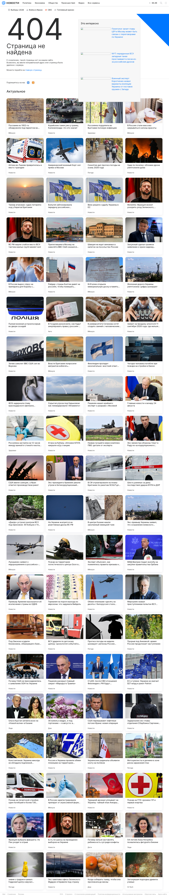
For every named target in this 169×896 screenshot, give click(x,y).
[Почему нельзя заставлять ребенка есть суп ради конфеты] (104, 831)
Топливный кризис (65, 10)
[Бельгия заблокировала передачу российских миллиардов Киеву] (64, 196)
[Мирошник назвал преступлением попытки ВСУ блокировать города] (143, 593)
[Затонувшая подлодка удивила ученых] (143, 871)
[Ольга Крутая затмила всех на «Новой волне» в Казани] (25, 712)
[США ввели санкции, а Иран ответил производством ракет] (25, 474)
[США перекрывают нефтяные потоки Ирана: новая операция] (104, 712)
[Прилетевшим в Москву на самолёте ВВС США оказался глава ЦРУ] (64, 236)
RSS (61, 894)
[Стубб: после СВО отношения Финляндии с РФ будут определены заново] (104, 672)
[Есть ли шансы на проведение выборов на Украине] (64, 831)
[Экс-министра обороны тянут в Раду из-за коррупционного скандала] (143, 434)
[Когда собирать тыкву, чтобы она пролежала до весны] (104, 871)
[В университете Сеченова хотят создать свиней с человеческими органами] (104, 315)
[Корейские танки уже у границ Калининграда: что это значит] (64, 117)
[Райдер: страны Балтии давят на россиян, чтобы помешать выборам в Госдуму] (64, 275)
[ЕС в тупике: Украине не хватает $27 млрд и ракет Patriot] (143, 672)
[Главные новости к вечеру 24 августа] (143, 394)
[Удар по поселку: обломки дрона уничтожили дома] (143, 156)
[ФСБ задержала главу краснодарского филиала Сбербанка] (25, 394)
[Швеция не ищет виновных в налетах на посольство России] (104, 236)
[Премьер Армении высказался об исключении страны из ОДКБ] (25, 593)
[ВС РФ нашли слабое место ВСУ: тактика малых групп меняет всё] (25, 236)
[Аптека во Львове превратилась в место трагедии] (25, 156)
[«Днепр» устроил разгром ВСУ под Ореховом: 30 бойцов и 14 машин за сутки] (25, 513)
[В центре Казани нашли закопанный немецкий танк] (104, 513)
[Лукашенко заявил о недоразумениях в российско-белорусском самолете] (25, 553)
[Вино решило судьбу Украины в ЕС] (104, 196)
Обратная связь (150, 894)
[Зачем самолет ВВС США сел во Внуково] (25, 355)
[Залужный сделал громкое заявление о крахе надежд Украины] (143, 236)
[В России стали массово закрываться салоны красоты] (143, 117)
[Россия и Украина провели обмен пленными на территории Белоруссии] (64, 751)
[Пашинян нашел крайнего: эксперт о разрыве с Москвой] (104, 394)
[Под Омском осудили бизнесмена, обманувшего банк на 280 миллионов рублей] (25, 632)
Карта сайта (162, 894)
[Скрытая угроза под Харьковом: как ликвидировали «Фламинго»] (64, 394)
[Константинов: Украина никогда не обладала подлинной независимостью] (25, 751)
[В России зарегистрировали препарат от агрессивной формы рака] (64, 791)
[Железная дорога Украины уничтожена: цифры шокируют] (143, 275)
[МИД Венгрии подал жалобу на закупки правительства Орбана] (143, 553)
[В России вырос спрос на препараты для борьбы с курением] (25, 275)
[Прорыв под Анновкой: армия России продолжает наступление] (143, 632)
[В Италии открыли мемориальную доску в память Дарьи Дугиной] (104, 275)
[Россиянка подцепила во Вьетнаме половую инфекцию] (104, 117)
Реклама (21, 894)
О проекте (68, 894)
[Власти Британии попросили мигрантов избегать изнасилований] (64, 355)
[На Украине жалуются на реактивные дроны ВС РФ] (64, 513)
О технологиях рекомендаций (85, 894)
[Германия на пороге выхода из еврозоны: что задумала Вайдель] (64, 593)
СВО (50, 10)
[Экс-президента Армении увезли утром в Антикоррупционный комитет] (64, 474)
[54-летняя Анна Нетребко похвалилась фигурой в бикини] (143, 831)
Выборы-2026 (17, 10)
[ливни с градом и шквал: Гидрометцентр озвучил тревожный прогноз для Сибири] (25, 871)
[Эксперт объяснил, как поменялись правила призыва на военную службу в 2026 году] (104, 553)
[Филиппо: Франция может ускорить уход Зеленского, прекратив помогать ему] (143, 196)
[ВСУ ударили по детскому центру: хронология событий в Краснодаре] (64, 632)
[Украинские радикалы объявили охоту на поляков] (104, 751)
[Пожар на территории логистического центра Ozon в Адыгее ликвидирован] (64, 553)
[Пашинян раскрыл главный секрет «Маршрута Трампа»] (64, 672)
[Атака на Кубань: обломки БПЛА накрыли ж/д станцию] (64, 434)
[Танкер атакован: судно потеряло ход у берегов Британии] (25, 196)
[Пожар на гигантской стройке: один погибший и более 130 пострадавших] (25, 791)
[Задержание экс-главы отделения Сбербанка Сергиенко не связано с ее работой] (143, 712)
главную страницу (33, 70)
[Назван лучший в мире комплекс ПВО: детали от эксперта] (104, 434)
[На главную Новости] (12, 3)
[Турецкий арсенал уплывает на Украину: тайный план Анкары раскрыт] (104, 791)
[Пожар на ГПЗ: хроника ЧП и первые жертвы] (143, 791)
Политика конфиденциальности (109, 894)
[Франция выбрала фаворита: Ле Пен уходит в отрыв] (25, 831)
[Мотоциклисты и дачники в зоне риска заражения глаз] (143, 751)
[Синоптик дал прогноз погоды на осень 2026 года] (104, 156)
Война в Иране (36, 10)
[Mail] (3, 3)
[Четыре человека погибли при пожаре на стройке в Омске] (143, 355)
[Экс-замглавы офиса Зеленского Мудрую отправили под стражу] (64, 871)
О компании (12, 894)
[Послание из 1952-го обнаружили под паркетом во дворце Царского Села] (25, 117)
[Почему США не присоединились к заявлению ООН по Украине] (25, 672)
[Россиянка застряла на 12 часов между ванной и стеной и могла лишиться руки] (25, 434)
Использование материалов (132, 894)
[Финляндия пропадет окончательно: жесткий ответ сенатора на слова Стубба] (104, 355)
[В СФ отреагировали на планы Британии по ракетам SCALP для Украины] (104, 474)
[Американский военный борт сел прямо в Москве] (64, 156)
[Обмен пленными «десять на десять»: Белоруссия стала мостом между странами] (104, 593)
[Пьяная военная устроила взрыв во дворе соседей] (25, 315)
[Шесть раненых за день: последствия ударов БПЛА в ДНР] (143, 474)
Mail (3, 894)
